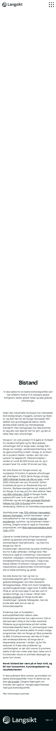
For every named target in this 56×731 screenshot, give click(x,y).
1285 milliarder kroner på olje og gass (22, 479)
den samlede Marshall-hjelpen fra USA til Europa (27, 502)
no (47, 720)
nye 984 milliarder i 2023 (16, 494)
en (51, 720)
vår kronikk (13, 681)
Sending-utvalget (12, 597)
